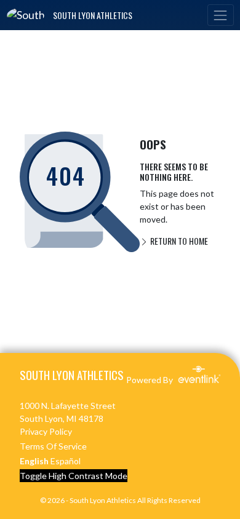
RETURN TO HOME (178, 240)
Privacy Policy (46, 431)
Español (65, 461)
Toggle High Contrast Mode (73, 475)
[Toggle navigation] (220, 15)
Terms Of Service (53, 446)
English (34, 461)
